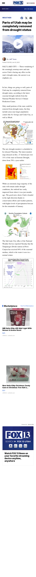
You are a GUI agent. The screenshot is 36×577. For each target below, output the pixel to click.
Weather (6, 18)
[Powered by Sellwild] (31, 424)
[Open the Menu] (3, 3)
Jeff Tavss (12, 59)
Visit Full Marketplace (27, 306)
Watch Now (30, 3)
